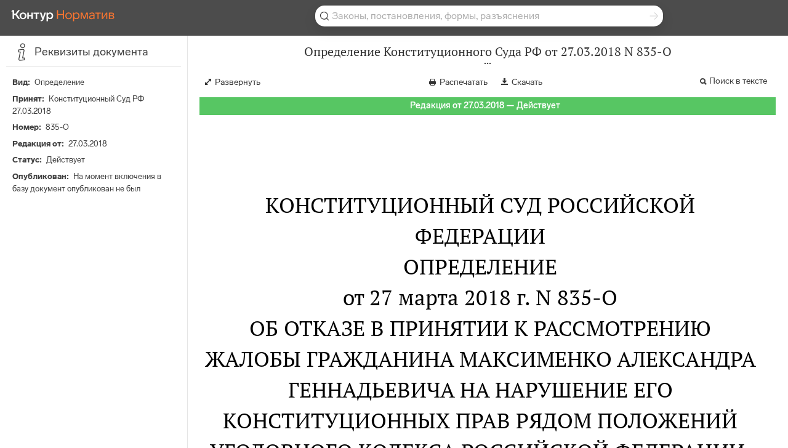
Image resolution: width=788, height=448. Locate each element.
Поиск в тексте (738, 81)
